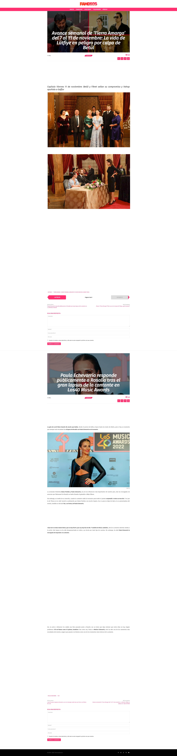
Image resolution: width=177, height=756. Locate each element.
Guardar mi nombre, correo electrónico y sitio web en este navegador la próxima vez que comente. (71, 340)
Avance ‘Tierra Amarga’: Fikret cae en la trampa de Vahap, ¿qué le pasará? (113, 306)
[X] (122, 58)
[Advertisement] (88, 73)
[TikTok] (123, 753)
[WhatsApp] (128, 58)
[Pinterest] (125, 58)
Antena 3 (50, 292)
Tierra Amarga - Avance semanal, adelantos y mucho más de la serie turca (71, 292)
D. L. (50, 55)
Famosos (88, 55)
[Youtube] (129, 753)
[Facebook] (118, 58)
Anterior (57, 297)
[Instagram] (121, 753)
